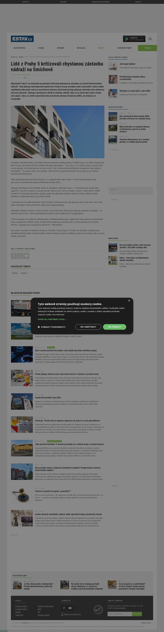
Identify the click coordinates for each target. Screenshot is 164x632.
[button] (82, 319)
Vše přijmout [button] (114, 327)
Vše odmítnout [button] (88, 327)
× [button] (129, 301)
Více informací (58, 314)
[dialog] (82, 316)
